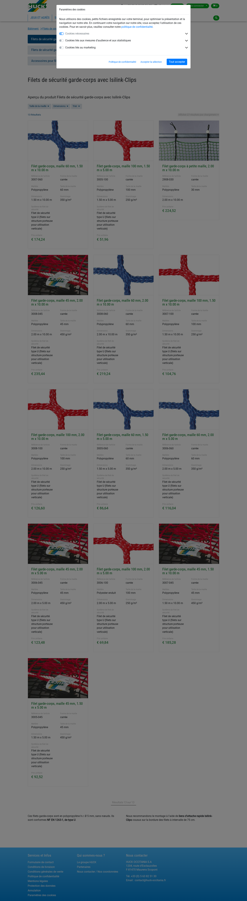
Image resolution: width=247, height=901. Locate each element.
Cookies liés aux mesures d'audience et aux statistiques (98, 40)
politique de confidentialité (137, 26)
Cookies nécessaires (77, 33)
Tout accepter (177, 61)
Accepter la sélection (151, 62)
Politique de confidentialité (122, 62)
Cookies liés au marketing (80, 47)
